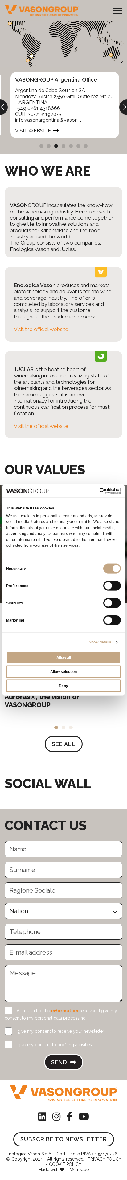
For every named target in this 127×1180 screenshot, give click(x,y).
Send (60, 1062)
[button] (41, 146)
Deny (63, 686)
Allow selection (63, 672)
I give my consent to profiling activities (53, 1044)
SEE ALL (64, 744)
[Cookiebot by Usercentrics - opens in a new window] (94, 491)
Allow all (63, 657)
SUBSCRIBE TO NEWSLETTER (63, 1139)
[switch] (112, 586)
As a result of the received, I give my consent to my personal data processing (61, 1014)
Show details (100, 642)
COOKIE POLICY (65, 1164)
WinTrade (79, 1169)
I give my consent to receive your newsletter (59, 1031)
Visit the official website (41, 329)
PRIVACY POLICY (104, 1159)
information (64, 1010)
